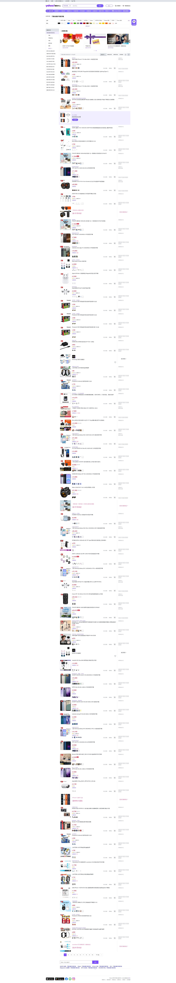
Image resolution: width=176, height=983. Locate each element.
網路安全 (119, 979)
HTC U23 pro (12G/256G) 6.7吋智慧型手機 (82, 234)
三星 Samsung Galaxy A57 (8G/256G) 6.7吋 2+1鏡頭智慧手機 (87, 728)
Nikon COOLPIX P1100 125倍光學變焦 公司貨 (83, 487)
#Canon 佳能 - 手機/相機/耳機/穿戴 (100, 966)
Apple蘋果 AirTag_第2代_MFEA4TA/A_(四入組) (83, 781)
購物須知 (114, 979)
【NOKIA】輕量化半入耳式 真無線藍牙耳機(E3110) (84, 902)
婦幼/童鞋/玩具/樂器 (51, 77)
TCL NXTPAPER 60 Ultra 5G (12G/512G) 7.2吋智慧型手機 (86, 448)
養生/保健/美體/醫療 (51, 74)
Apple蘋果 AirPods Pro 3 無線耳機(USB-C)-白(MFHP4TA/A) (86, 582)
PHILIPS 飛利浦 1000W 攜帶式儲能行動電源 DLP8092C (86, 607)
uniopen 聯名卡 (118, 11)
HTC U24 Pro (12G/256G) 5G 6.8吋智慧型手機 (83, 742)
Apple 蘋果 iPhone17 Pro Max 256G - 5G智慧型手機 (85, 59)
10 (92, 955)
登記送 (63, 11)
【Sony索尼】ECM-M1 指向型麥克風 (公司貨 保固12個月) (86, 462)
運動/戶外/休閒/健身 (51, 84)
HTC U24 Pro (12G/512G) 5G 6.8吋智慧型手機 (83, 168)
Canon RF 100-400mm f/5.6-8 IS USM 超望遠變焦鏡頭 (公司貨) (87, 594)
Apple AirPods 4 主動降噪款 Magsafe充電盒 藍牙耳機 (85, 273)
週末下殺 (101, 11)
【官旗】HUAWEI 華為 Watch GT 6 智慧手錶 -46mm (84, 408)
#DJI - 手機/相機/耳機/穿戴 (116, 966)
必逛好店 (95, 11)
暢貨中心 (69, 11)
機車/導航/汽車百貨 (50, 87)
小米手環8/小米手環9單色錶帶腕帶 (80, 368)
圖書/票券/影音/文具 (51, 90)
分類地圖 (128, 979)
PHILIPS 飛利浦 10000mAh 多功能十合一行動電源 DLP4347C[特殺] (88, 221)
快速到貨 (76, 11)
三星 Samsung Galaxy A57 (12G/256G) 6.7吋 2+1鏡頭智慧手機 (87, 568)
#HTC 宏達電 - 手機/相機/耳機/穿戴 (89, 967)
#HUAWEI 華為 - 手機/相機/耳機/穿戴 (107, 967)
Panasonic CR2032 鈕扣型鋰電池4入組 (81, 916)
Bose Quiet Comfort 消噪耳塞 (79, 261)
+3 (82, 108)
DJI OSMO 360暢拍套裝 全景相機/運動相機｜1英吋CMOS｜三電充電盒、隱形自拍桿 (93, 394)
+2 (82, 430)
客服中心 (103, 979)
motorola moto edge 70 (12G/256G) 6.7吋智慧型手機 (85, 248)
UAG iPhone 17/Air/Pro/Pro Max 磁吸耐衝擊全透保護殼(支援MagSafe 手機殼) (91, 887)
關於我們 (109, 979)
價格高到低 (115, 54)
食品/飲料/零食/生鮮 (51, 71)
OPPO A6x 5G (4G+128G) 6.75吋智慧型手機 (83, 769)
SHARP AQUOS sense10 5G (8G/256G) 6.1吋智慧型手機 (86, 675)
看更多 (107, 11)
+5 (82, 163)
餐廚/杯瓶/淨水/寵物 (51, 79)
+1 (82, 203)
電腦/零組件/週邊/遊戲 (51, 53)
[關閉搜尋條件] (70, 6)
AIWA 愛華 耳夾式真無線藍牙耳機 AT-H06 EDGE (84, 635)
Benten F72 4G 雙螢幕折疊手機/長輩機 (81, 822)
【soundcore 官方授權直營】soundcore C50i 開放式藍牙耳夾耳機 (88, 862)
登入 (109, 5)
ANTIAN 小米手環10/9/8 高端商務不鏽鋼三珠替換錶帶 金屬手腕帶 (88, 929)
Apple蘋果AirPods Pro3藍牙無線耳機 (81, 288)
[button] (61, 41)
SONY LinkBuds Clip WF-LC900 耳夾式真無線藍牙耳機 (85, 553)
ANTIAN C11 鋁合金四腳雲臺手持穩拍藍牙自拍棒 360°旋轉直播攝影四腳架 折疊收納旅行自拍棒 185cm (94, 622)
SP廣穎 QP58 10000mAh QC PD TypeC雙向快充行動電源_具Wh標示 (89, 540)
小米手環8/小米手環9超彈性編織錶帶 (81, 847)
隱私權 (124, 979)
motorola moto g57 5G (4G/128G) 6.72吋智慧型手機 (84, 714)
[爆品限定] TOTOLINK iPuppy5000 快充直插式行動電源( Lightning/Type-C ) (90, 71)
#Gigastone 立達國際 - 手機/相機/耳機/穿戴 (69, 967)
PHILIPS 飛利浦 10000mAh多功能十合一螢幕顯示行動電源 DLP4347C (89, 153)
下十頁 (97, 955)
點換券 (56, 11)
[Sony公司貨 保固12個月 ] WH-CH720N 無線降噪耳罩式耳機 (87, 754)
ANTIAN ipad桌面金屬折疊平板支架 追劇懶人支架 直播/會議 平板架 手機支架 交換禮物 (93, 99)
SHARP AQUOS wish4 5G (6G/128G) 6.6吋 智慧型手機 (85, 702)
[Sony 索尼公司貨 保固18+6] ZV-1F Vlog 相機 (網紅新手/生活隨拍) (88, 420)
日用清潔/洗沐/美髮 (50, 69)
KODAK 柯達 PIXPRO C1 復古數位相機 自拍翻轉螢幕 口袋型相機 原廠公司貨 (91, 808)
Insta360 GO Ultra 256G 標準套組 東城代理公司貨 (84, 660)
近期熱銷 (121, 54)
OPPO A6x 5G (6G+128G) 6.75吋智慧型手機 (83, 687)
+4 (82, 81)
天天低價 (82, 11)
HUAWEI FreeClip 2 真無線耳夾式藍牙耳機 (82, 514)
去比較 (75, 120)
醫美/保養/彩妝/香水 (51, 66)
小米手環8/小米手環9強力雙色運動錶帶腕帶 (82, 874)
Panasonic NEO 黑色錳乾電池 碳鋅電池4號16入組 (84, 315)
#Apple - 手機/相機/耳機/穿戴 (84, 966)
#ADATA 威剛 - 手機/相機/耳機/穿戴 (68, 966)
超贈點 (126, 11)
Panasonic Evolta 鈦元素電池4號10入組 (82, 835)
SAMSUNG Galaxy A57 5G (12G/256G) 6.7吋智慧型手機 (86, 474)
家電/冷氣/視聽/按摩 (51, 51)
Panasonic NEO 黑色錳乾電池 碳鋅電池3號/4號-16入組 (85, 327)
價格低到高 (109, 54)
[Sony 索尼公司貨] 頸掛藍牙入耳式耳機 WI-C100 (84, 141)
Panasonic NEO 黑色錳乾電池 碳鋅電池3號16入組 (84, 301)
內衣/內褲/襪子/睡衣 (51, 61)
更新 (129, 978)
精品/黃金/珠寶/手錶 (51, 56)
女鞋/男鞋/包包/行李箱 (51, 64)
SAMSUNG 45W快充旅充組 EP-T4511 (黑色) (83, 341)
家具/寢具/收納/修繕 (51, 82)
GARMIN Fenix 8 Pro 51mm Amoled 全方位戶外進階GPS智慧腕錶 (88, 181)
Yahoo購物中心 (53, 5)
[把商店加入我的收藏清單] (115, 362)
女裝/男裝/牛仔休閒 (50, 58)
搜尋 (95, 962)
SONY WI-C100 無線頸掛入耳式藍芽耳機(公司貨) (84, 193)
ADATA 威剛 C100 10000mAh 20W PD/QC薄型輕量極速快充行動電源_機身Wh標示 (92, 128)
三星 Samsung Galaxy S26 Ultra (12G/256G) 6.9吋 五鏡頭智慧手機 (88, 528)
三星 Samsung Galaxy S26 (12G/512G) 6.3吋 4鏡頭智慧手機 (87, 435)
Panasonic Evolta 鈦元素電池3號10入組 (82, 381)
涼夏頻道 (88, 11)
